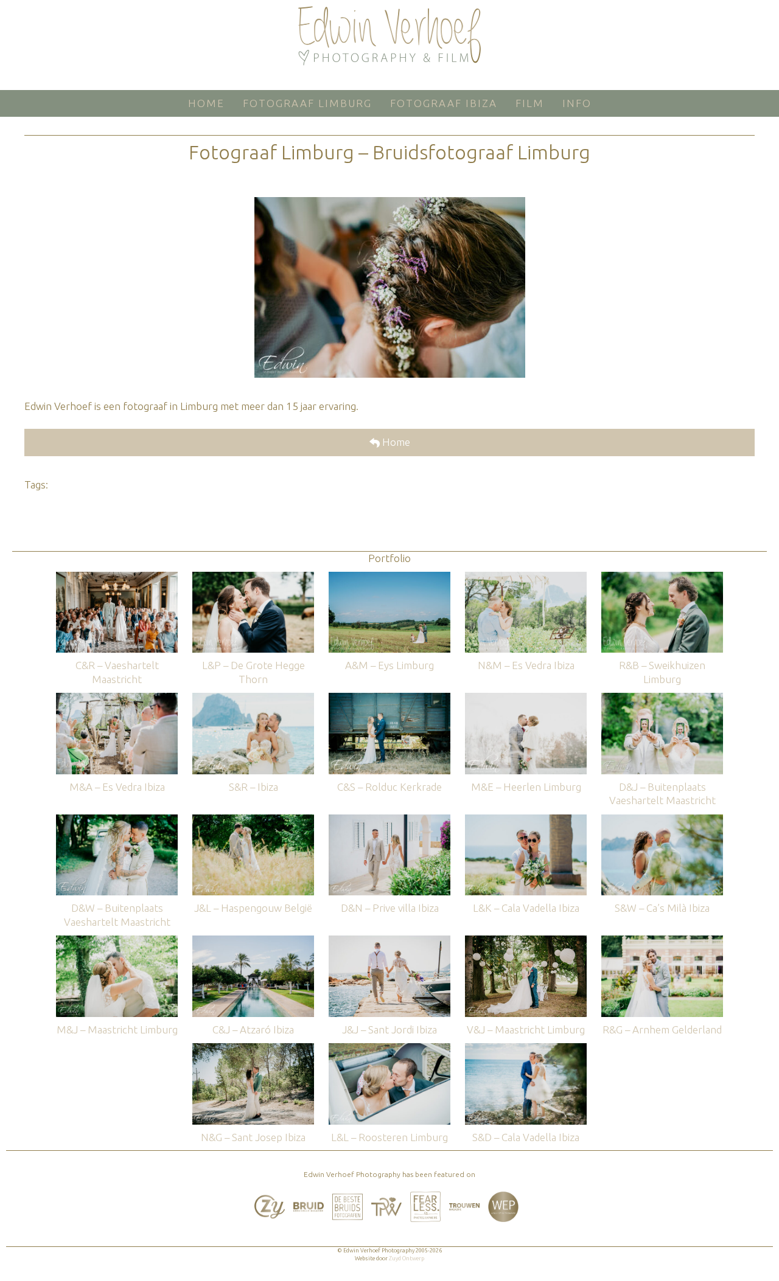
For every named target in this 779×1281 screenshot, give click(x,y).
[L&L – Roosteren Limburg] (389, 1049)
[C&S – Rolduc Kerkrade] (389, 698)
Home (395, 442)
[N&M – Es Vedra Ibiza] (526, 577)
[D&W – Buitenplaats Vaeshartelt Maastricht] (117, 820)
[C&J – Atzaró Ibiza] (253, 941)
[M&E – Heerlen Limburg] (526, 698)
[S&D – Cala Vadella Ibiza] (526, 1049)
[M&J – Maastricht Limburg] (117, 941)
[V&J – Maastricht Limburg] (526, 941)
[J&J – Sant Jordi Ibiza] (389, 941)
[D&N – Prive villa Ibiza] (389, 820)
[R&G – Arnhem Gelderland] (662, 941)
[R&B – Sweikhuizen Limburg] (662, 577)
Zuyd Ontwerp (406, 1258)
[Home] (389, 36)
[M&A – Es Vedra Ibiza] (117, 698)
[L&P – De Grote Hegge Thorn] (253, 577)
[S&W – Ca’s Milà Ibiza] (662, 820)
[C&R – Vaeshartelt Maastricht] (117, 577)
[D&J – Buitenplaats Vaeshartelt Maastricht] (662, 698)
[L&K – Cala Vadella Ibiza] (526, 820)
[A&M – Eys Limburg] (389, 577)
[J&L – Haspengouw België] (253, 820)
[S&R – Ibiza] (253, 698)
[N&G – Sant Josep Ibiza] (253, 1049)
